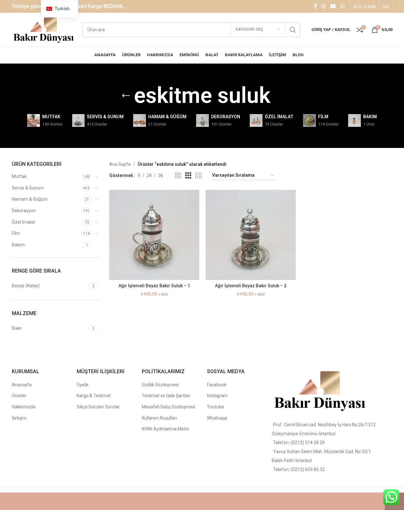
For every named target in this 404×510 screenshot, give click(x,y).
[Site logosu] (44, 29)
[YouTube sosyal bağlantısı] (333, 6)
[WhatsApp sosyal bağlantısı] (342, 6)
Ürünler (19, 395)
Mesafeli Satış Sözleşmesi (168, 406)
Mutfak (19, 176)
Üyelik (82, 384)
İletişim (19, 418)
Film (16, 233)
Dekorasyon (24, 210)
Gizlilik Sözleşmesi (160, 384)
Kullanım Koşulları (159, 418)
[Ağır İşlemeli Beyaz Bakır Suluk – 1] (154, 235)
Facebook (216, 384)
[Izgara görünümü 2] (178, 176)
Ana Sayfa (120, 164)
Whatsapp (217, 418)
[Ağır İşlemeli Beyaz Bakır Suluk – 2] (251, 235)
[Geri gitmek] (126, 95)
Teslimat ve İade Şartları (166, 395)
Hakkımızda (23, 406)
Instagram (217, 395)
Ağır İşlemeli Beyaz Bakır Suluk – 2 (250, 285)
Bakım (18, 244)
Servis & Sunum (28, 187)
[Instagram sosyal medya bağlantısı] (323, 6)
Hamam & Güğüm (30, 199)
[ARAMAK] (293, 29)
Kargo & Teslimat (94, 395)
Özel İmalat (23, 222)
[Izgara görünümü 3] (188, 176)
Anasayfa (22, 384)
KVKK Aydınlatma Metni (165, 428)
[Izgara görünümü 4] (198, 176)
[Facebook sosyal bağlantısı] (315, 6)
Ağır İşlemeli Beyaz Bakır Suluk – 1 (154, 285)
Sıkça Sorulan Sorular (98, 406)
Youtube (215, 406)
